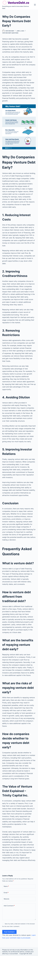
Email (6, 893)
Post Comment (9, 932)
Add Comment (9, 906)
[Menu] (35, 5)
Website (6, 899)
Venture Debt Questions (10, 33)
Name (6, 886)
